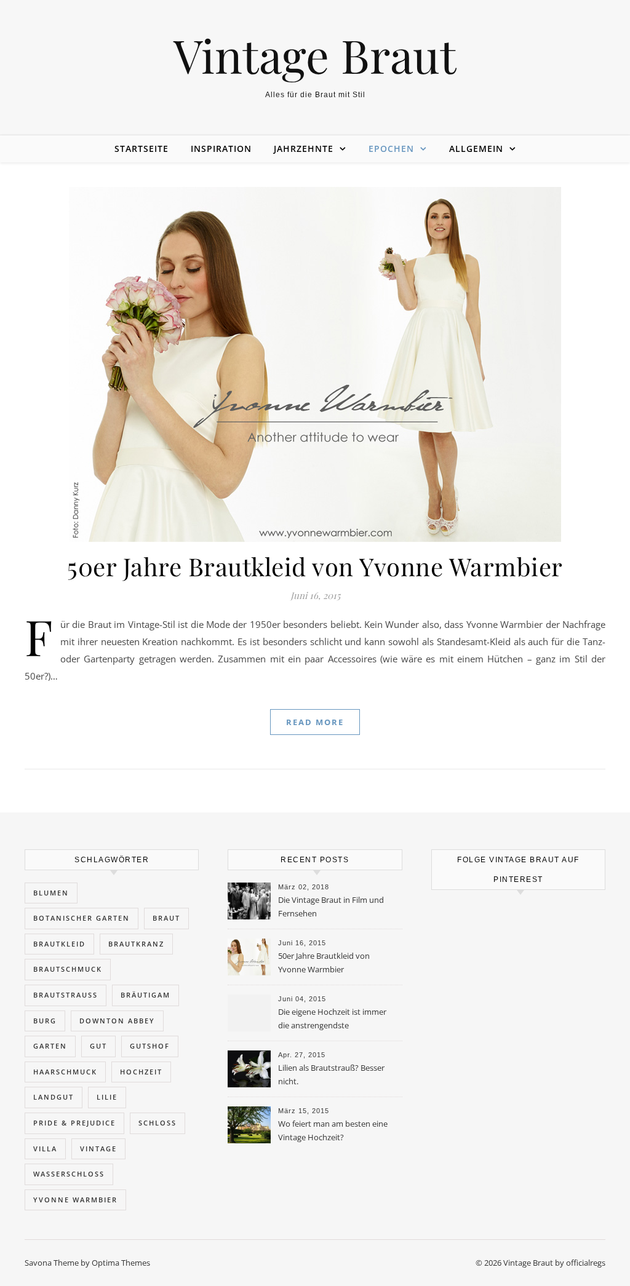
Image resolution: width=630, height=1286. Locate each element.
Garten (50, 1045)
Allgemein (476, 148)
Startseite (141, 148)
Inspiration (221, 148)
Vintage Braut (315, 55)
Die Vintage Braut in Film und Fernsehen (331, 906)
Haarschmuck (65, 1071)
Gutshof (150, 1045)
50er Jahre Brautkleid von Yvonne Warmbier (315, 566)
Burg (45, 1020)
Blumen (51, 892)
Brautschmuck (67, 969)
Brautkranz (136, 943)
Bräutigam (145, 994)
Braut (166, 918)
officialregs (585, 1262)
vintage (98, 1148)
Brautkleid (59, 943)
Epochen (391, 148)
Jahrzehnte (303, 148)
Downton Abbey (117, 1020)
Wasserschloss (69, 1173)
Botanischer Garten (81, 918)
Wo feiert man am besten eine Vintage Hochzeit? (333, 1130)
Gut (98, 1045)
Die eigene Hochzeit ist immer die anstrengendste (332, 1018)
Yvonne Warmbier (75, 1199)
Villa (45, 1148)
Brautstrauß (65, 994)
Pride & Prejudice (74, 1122)
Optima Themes (121, 1262)
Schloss (157, 1122)
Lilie (107, 1096)
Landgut (53, 1096)
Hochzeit (141, 1071)
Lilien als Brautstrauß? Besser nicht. (331, 1074)
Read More (315, 722)
